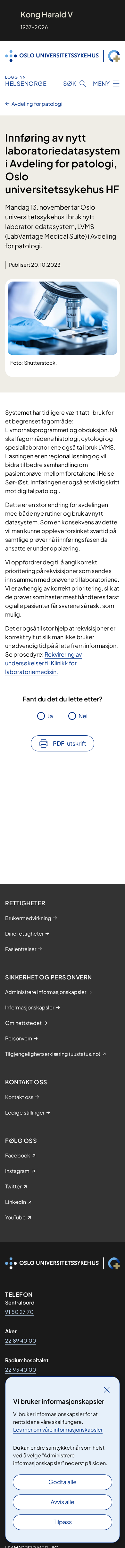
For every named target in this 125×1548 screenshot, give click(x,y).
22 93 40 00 (20, 1369)
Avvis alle (62, 1501)
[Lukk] (107, 1389)
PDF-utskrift (69, 743)
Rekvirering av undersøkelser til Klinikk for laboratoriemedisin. (43, 662)
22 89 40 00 (20, 1340)
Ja (50, 715)
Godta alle (62, 1481)
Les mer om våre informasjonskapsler (58, 1429)
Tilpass (63, 1521)
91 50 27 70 (19, 1311)
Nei (83, 715)
